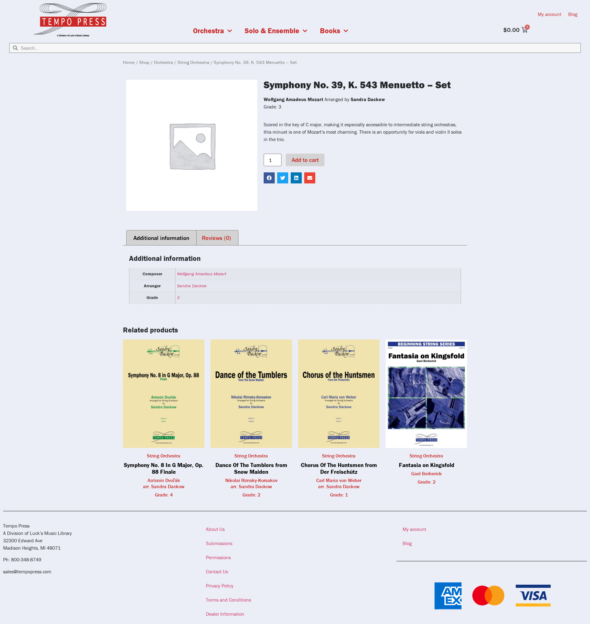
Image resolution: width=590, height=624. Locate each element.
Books (330, 31)
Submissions (219, 543)
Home (129, 62)
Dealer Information (225, 614)
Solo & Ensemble (272, 31)
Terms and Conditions (228, 600)
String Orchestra (193, 62)
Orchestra (208, 31)
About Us (215, 529)
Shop (144, 62)
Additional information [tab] (161, 237)
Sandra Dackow (191, 285)
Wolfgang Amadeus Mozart (201, 274)
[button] (269, 177)
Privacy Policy (220, 586)
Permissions (218, 557)
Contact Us (217, 571)
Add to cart (305, 159)
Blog (572, 14)
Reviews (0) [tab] (216, 237)
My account (549, 14)
